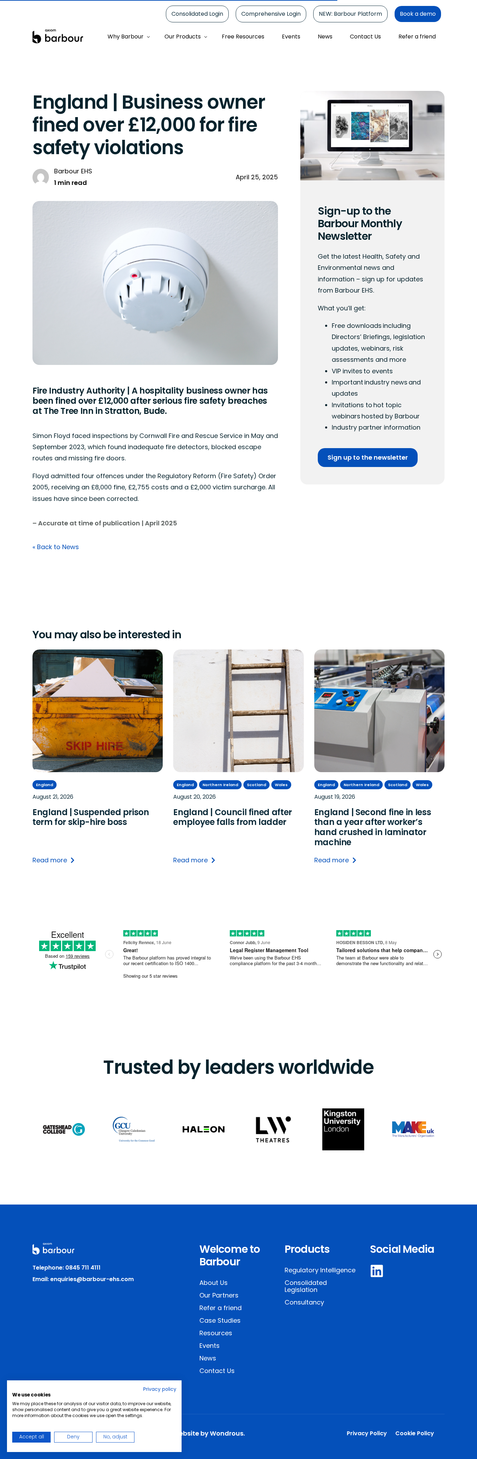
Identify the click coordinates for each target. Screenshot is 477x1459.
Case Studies (220, 1320)
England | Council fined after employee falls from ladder (232, 817)
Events (209, 1345)
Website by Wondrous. (209, 1433)
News (207, 1358)
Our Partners (219, 1295)
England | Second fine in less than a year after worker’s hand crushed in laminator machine (372, 827)
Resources (215, 1333)
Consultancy (304, 1302)
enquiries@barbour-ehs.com (92, 1279)
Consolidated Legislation (306, 1286)
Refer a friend (220, 1307)
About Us (213, 1282)
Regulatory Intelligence (320, 1270)
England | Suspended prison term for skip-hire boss (90, 817)
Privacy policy (159, 1389)
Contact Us (217, 1370)
